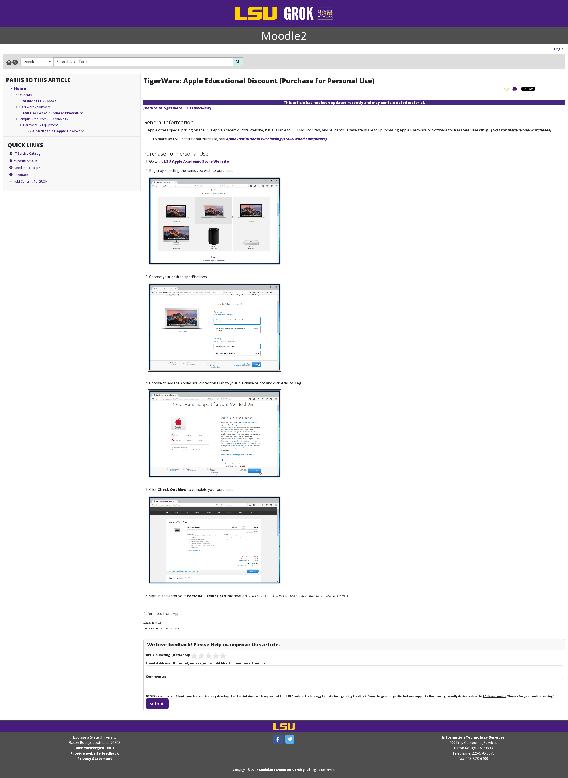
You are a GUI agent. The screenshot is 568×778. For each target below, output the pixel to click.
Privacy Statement (94, 758)
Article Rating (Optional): (168, 655)
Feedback (20, 174)
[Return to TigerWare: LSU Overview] (177, 107)
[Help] (15, 62)
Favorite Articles (25, 160)
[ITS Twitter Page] (290, 739)
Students (25, 95)
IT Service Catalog (27, 153)
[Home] (9, 62)
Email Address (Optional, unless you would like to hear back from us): (206, 663)
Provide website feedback (94, 753)
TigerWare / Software (34, 107)
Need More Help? (26, 167)
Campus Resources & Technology (43, 119)
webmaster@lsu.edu (95, 747)
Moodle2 (284, 35)
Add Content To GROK (30, 181)
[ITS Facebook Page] (278, 739)
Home (20, 88)
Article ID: (148, 623)
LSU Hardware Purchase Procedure (53, 113)
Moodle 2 (30, 61)
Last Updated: (151, 628)
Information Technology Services (473, 737)
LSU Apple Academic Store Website (196, 161)
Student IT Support (39, 101)
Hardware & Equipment (40, 125)
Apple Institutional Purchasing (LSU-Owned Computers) (276, 138)
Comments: (156, 676)
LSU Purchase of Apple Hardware (55, 131)
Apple (177, 613)
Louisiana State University (282, 770)
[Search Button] (238, 61)
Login (559, 49)
